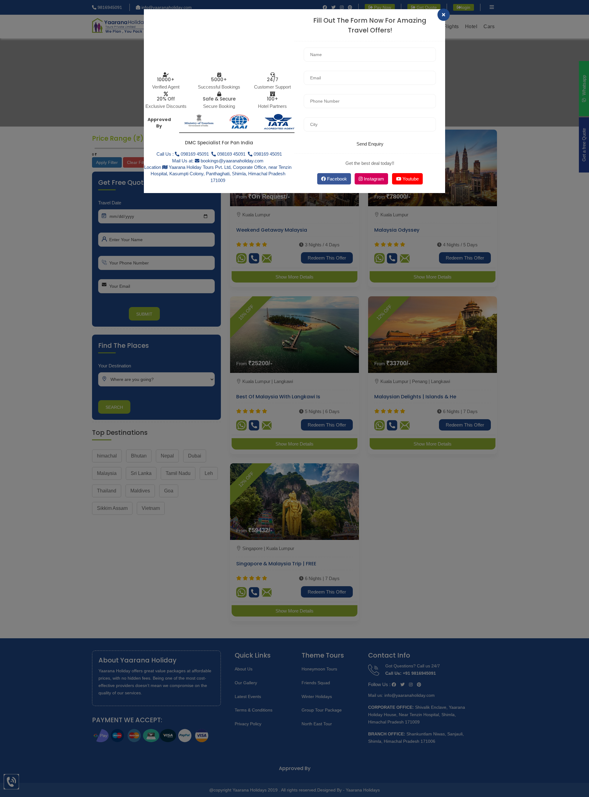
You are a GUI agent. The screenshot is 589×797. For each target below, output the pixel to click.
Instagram (373, 178)
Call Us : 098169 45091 (182, 154)
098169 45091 (230, 154)
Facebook (336, 178)
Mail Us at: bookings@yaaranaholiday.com (218, 160)
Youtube (410, 178)
